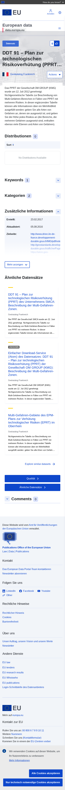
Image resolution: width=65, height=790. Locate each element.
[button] (53, 2)
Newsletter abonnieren (14, 573)
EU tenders (8, 667)
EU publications (11, 683)
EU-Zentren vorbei (41, 741)
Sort (8, 145)
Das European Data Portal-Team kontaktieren (26, 569)
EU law (6, 662)
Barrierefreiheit (10, 621)
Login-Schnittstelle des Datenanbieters (23, 687)
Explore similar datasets (40, 464)
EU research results (13, 672)
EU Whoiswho (10, 677)
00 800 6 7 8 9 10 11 (33, 730)
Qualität (31, 478)
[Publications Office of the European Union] (31, 537)
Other (9, 595)
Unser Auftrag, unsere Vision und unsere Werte (27, 641)
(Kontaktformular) (32, 737)
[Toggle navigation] (59, 28)
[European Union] (31, 708)
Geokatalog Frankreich (22, 74)
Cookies (6, 617)
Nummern (16, 734)
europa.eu (17, 715)
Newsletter (8, 645)
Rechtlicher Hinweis (13, 613)
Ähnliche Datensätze (31, 487)
